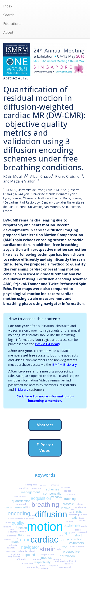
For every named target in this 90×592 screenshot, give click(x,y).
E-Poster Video (44, 447)
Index (7, 6)
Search (8, 14)
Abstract (44, 424)
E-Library (21, 389)
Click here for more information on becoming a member (45, 398)
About (8, 32)
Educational (12, 23)
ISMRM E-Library (47, 344)
